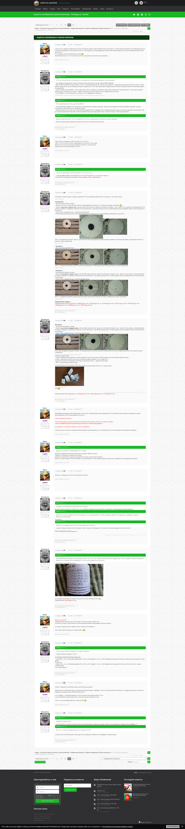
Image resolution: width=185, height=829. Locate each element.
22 (65, 25)
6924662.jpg (80, 394)
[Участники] (138, 14)
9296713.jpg (118, 303)
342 (64, 616)
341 (64, 550)
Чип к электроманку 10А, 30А (106, 804)
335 (64, 192)
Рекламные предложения (42, 818)
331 (64, 44)
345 (64, 713)
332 (64, 72)
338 (64, 442)
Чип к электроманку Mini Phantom (108, 799)
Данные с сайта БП (60, 620)
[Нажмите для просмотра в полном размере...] (67, 226)
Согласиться (172, 826)
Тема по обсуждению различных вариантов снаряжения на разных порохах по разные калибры (84, 422)
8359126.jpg (84, 305)
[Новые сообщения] (134, 14)
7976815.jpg (130, 303)
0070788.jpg (105, 303)
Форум (37, 28)
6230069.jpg (71, 305)
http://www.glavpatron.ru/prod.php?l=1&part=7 (95, 175)
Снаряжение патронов (77, 28)
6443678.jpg (68, 600)
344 (64, 683)
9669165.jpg (68, 394)
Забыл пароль (39, 797)
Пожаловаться (39, 820)
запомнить (53, 796)
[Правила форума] (142, 14)
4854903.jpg (80, 303)
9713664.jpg (106, 394)
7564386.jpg (58, 305)
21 (61, 25)
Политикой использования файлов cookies (117, 826)
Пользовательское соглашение (44, 814)
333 (64, 137)
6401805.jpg (92, 303)
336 (64, 320)
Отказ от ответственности (42, 816)
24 (73, 25)
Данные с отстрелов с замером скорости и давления (73, 427)
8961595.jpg (68, 303)
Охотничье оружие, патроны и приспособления (54, 28)
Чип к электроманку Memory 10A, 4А (108, 809)
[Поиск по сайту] (136, 3)
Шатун (45, 43)
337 (64, 409)
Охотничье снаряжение (103, 788)
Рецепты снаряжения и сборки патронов (97, 28)
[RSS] (149, 14)
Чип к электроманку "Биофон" (107, 795)
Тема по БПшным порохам (63, 418)
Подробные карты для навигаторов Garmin (109, 785)
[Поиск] (146, 14)
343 (64, 643)
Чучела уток (101, 791)
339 (64, 471)
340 (64, 498)
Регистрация (39, 795)
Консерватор (45, 71)
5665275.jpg (93, 394)
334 (64, 164)
